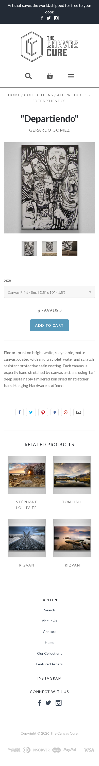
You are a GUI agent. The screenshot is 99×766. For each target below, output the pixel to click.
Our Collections (49, 653)
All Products (72, 95)
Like (19, 412)
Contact (49, 631)
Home (14, 95)
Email (78, 412)
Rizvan (26, 565)
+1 (66, 412)
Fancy (55, 412)
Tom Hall (72, 502)
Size (7, 280)
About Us (49, 620)
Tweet (31, 412)
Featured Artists (49, 664)
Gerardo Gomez (49, 129)
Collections (38, 95)
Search (49, 610)
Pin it (43, 412)
